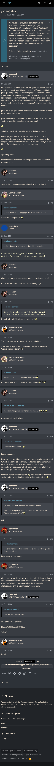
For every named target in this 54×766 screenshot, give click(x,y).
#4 (52, 236)
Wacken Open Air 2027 (11, 751)
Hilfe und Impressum (10, 759)
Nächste (28, 662)
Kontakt (4, 728)
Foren (3, 723)
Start (23, 759)
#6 (52, 302)
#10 (51, 437)
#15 (51, 651)
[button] (4, 3)
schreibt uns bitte (39, 51)
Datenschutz (35, 755)
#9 (52, 401)
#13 (51, 575)
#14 (51, 604)
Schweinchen (15, 193)
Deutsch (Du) (31, 751)
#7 (52, 338)
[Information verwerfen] (48, 23)
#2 (52, 181)
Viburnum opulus (17, 357)
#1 (52, 84)
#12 (51, 539)
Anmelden (5, 739)
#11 (51, 496)
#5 (52, 275)
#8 (52, 367)
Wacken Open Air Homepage (13, 719)
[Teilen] (48, 84)
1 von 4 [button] (19, 662)
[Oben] (27, 759)
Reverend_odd (15, 327)
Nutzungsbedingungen (19, 755)
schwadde (13, 529)
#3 (52, 203)
